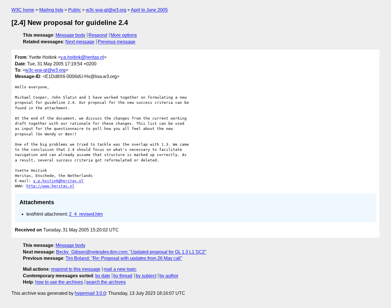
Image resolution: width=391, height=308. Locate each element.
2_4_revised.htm (86, 214)
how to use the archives (59, 282)
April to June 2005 (149, 9)
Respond (97, 35)
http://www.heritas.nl (50, 186)
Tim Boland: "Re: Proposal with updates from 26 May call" (124, 258)
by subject (146, 275)
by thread (122, 275)
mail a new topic (120, 269)
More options (123, 35)
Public (74, 9)
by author (168, 275)
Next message (79, 41)
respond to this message (75, 269)
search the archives (106, 282)
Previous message (116, 41)
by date (102, 275)
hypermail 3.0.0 (90, 293)
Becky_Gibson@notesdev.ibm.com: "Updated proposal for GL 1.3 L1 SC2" (131, 251)
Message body (70, 35)
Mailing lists (51, 9)
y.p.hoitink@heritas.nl (82, 57)
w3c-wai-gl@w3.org (106, 9)
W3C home (22, 9)
